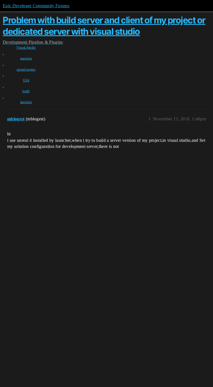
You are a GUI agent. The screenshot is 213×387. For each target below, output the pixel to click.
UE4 (26, 80)
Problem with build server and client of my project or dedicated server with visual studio (104, 26)
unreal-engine (26, 69)
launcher (26, 102)
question (26, 58)
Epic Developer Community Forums (36, 5)
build (26, 91)
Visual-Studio (26, 47)
